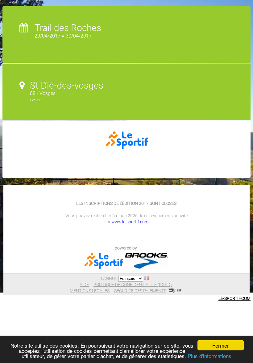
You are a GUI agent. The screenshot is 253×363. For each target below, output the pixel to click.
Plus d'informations (209, 356)
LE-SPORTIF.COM (234, 298)
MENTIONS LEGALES (90, 290)
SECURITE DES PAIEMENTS (140, 290)
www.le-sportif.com (129, 221)
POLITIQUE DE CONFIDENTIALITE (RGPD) (132, 284)
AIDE (84, 284)
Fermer (220, 345)
